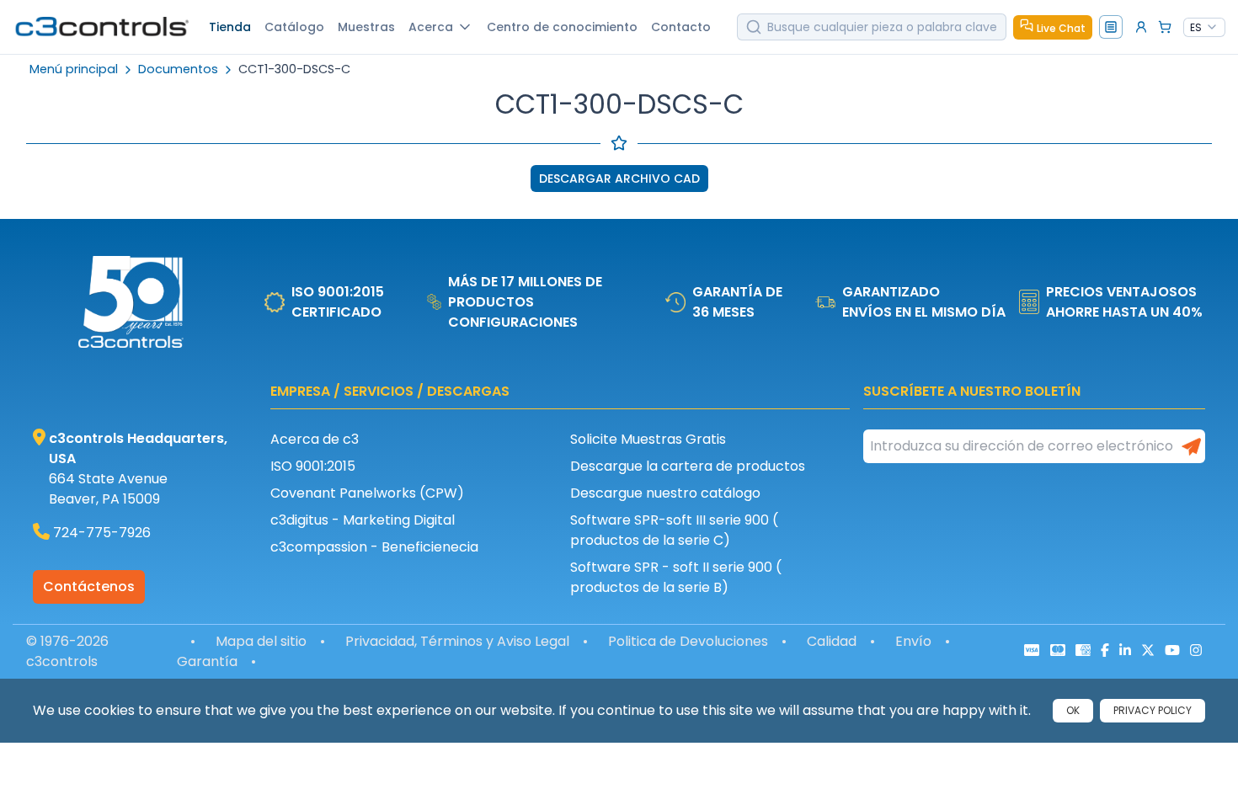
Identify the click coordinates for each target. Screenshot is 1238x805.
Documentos (178, 69)
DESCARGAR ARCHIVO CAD (619, 178)
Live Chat (1061, 28)
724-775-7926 (102, 532)
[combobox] (1204, 28)
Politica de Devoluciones (688, 641)
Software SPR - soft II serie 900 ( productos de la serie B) (676, 577)
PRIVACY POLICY (1152, 710)
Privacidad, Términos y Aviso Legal (457, 641)
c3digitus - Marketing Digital (362, 520)
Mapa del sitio (261, 641)
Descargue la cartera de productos (687, 466)
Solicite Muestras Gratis (648, 439)
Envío (913, 641)
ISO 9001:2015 (312, 466)
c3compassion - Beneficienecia (374, 547)
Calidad (831, 641)
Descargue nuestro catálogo (665, 493)
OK (1073, 710)
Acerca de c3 (314, 439)
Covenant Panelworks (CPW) (367, 493)
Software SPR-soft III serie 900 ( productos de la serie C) (674, 530)
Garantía (207, 661)
